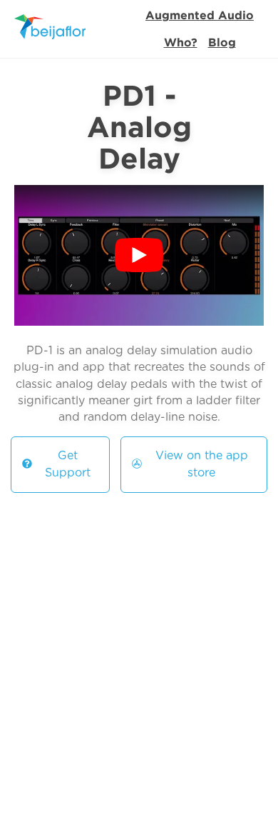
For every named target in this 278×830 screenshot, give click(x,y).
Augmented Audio (199, 15)
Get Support (68, 464)
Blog (222, 42)
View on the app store (201, 464)
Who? (180, 42)
